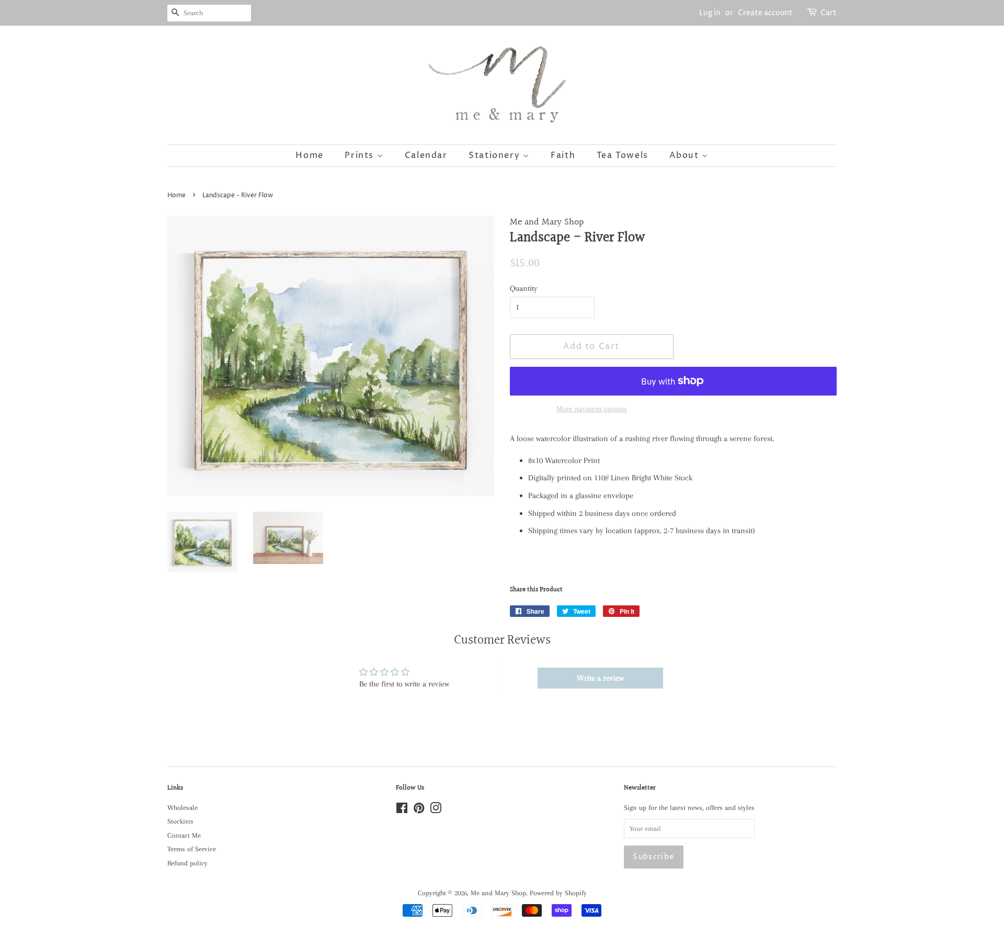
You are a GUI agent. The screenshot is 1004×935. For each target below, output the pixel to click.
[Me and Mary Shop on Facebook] (402, 810)
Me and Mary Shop (498, 893)
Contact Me (184, 835)
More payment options (591, 408)
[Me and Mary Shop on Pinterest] (419, 810)
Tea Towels (622, 155)
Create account (765, 13)
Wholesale (182, 808)
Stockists (180, 821)
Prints (360, 155)
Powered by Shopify (558, 893)
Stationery (496, 155)
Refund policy (187, 863)
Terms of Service (191, 849)
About (685, 155)
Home (309, 155)
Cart (828, 13)
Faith (563, 155)
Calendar (426, 155)
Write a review (600, 678)
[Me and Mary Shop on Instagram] (435, 810)
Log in (710, 13)
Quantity (524, 288)
